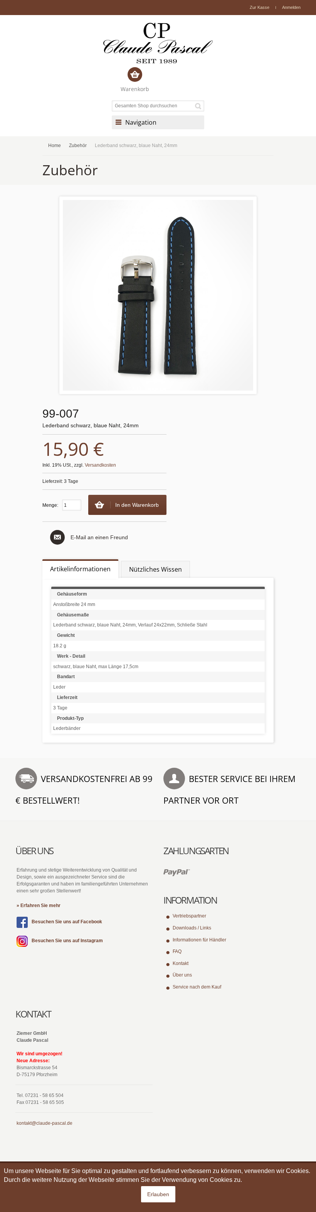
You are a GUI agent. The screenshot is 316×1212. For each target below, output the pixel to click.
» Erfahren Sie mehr (39, 905)
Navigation (140, 122)
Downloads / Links (192, 928)
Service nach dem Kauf (197, 987)
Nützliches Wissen (155, 569)
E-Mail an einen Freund (99, 537)
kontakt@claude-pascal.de (44, 1123)
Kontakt (180, 963)
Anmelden (291, 7)
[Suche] (199, 106)
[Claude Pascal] (158, 43)
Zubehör (78, 145)
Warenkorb (135, 89)
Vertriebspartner (189, 916)
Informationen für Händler (199, 940)
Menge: (50, 505)
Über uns (182, 975)
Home (54, 145)
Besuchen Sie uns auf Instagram (67, 940)
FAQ (177, 951)
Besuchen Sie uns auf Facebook (67, 921)
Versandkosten (100, 465)
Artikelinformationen (80, 569)
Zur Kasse (259, 7)
